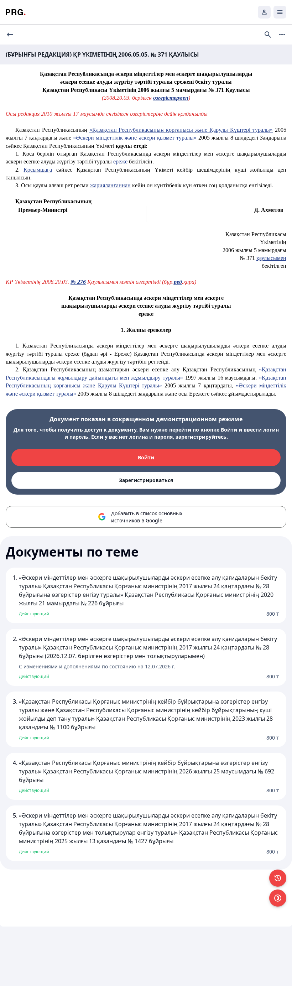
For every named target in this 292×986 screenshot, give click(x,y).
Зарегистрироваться (146, 480)
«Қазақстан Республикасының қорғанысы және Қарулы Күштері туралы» (181, 130)
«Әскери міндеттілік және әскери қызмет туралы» (134, 138)
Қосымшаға (38, 170)
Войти (146, 457)
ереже (120, 161)
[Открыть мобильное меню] (279, 12)
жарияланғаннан (110, 185)
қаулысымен (271, 258)
